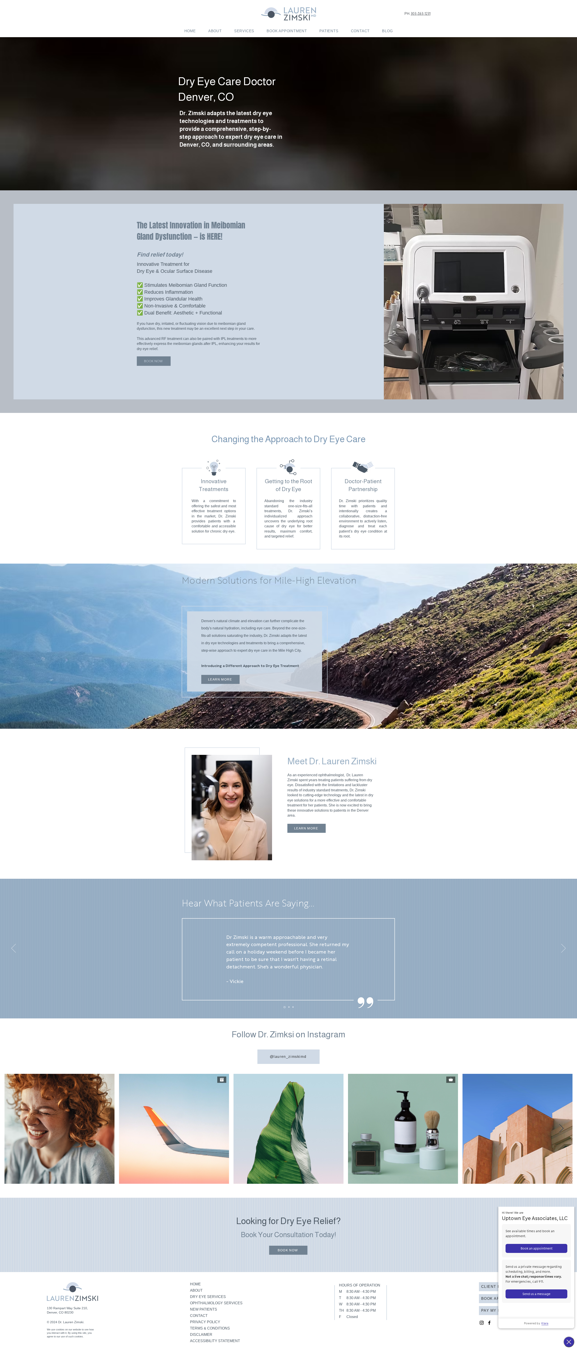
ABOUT (196, 1290)
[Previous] (13, 948)
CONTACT (199, 1316)
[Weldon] (289, 1007)
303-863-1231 (420, 14)
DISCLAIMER (201, 1334)
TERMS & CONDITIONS (210, 1328)
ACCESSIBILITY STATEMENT (215, 1341)
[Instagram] (481, 1322)
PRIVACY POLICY (205, 1322)
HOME (195, 1284)
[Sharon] (293, 1007)
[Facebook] (489, 1322)
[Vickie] (285, 1007)
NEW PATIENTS (203, 1309)
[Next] (563, 948)
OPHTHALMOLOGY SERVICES (216, 1303)
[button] (244, 31)
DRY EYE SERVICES (208, 1297)
